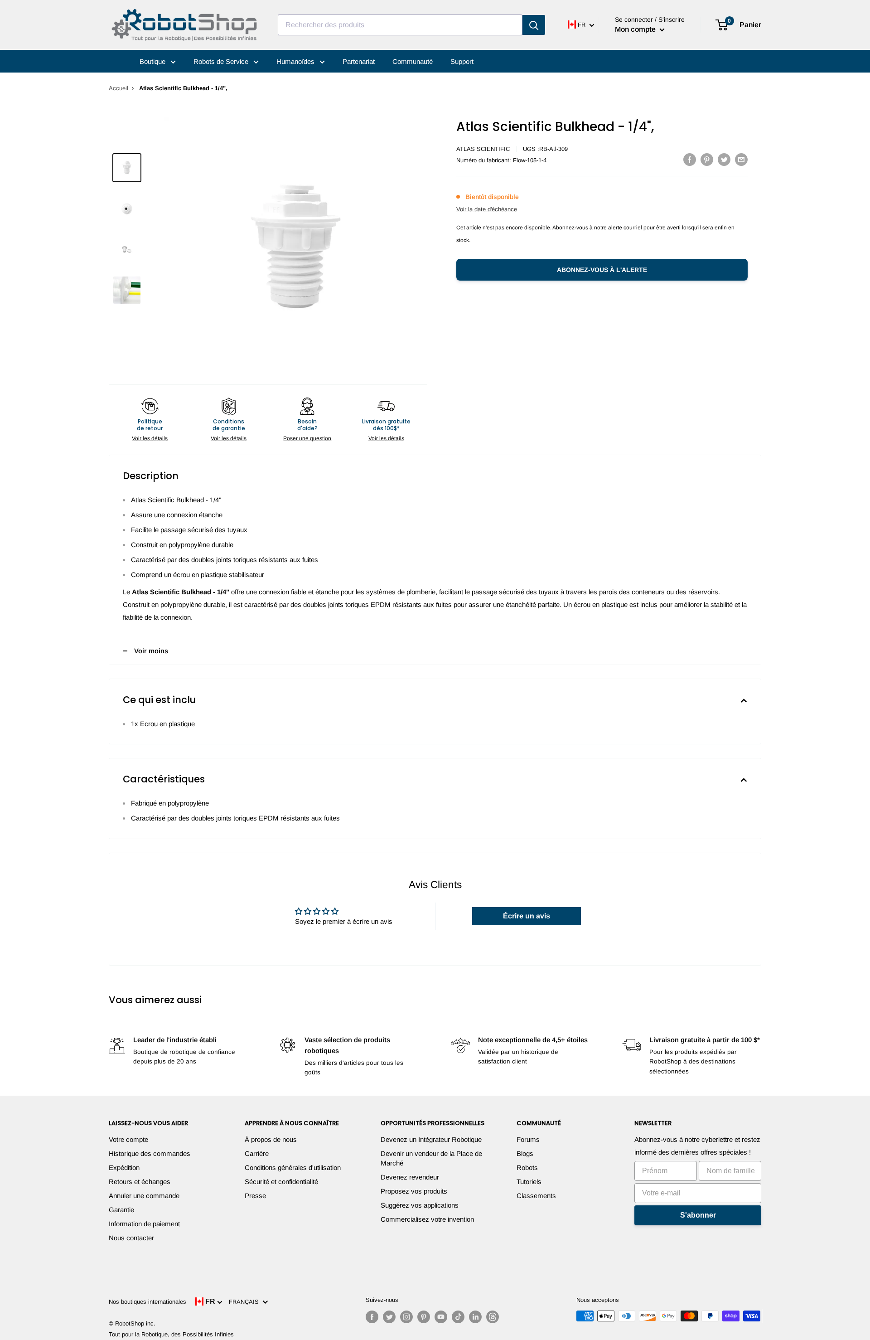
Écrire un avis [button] (526, 916)
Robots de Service (221, 61)
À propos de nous (271, 1139)
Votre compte (128, 1139)
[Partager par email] (741, 159)
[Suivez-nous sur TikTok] (458, 1317)
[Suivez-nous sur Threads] (492, 1317)
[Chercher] (533, 25)
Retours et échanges (139, 1181)
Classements (536, 1195)
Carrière (257, 1153)
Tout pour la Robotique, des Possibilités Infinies (171, 1334)
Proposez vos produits (414, 1191)
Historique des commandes (149, 1153)
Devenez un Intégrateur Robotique (431, 1139)
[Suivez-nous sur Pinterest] (423, 1317)
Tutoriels (529, 1181)
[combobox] (400, 25)
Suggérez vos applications (420, 1205)
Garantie (121, 1210)
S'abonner (698, 1215)
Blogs (525, 1153)
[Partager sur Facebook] (689, 159)
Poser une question (307, 438)
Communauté (412, 61)
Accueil (118, 88)
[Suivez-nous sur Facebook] (372, 1317)
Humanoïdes (296, 61)
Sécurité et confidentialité (281, 1181)
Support (462, 61)
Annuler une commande (144, 1195)
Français (245, 1301)
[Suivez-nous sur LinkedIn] (475, 1317)
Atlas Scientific (483, 149)
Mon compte (636, 29)
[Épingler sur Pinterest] (707, 159)
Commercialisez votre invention (427, 1219)
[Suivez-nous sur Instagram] (406, 1317)
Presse (255, 1195)
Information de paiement (144, 1224)
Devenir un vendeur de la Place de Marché (431, 1158)
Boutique (153, 61)
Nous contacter (131, 1238)
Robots (527, 1167)
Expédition (124, 1167)
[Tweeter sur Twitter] (724, 159)
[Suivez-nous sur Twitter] (389, 1317)
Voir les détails (150, 438)
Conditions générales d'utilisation (293, 1167)
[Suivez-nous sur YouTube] (441, 1317)
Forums (528, 1139)
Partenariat (359, 61)
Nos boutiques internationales (147, 1301)
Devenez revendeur (410, 1177)
